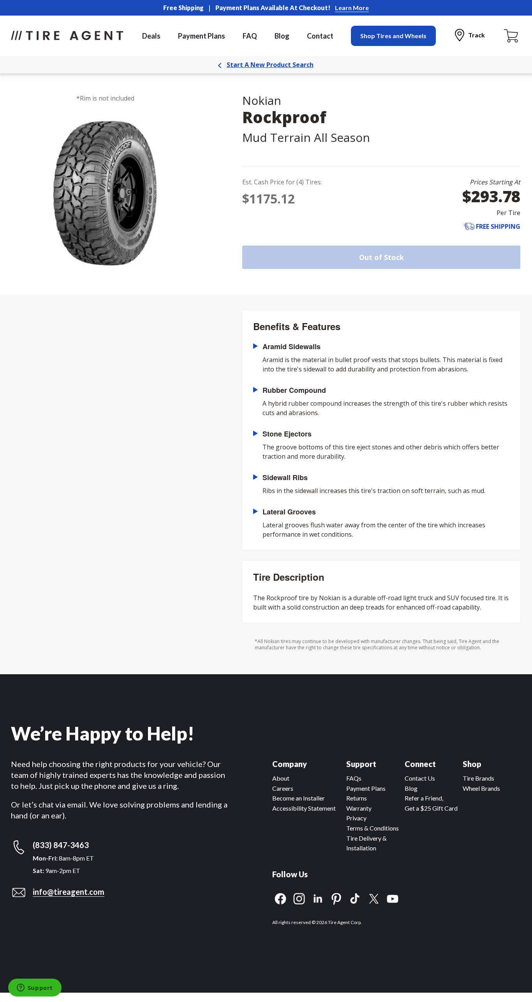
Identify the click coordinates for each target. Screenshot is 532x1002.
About (280, 778)
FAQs (353, 778)
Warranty (359, 808)
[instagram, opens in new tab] (299, 897)
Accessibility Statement (304, 808)
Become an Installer (298, 798)
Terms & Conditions (372, 828)
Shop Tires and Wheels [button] (393, 35)
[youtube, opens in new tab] (392, 897)
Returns (356, 798)
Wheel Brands (481, 788)
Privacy (356, 818)
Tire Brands (478, 778)
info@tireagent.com (68, 891)
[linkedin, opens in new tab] (318, 897)
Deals (151, 36)
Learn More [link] (352, 7)
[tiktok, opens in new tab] (355, 897)
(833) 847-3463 (61, 845)
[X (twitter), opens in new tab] (374, 897)
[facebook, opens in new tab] (280, 897)
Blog (282, 36)
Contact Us (420, 778)
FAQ (250, 36)
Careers (282, 788)
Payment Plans (201, 36)
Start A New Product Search (270, 64)
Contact (320, 36)
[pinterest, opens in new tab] (336, 897)
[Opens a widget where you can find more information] (35, 988)
